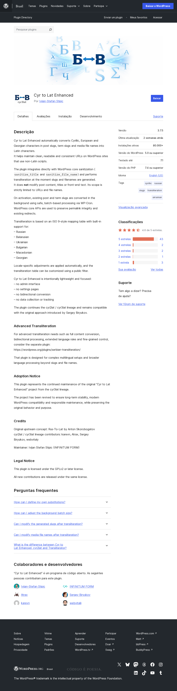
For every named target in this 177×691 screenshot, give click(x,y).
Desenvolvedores (85, 644)
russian (158, 183)
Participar (110, 633)
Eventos (110, 638)
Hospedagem (21, 644)
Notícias (18, 638)
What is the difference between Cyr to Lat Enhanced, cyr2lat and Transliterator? (40, 546)
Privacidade (20, 649)
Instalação (65, 116)
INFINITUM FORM (82, 586)
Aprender (80, 633)
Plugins (48, 644)
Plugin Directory (23, 17)
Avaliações (43, 116)
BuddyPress (144, 649)
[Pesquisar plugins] (50, 29)
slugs (142, 190)
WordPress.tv (84, 649)
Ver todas (157, 269)
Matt (140, 638)
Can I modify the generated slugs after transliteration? (48, 524)
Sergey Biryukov (80, 594)
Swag (110, 649)
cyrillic (148, 183)
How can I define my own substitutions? (39, 502)
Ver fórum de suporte (131, 304)
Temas (48, 638)
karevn (25, 603)
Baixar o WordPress (158, 5)
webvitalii (75, 603)
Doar (109, 644)
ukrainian (157, 197)
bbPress (142, 644)
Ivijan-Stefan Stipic (51, 101)
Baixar (157, 98)
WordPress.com (146, 633)
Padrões (49, 649)
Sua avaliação (127, 269)
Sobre (17, 633)
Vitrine (48, 633)
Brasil (50, 669)
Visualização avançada (133, 207)
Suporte (158, 116)
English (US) (156, 175)
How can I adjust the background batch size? (43, 513)
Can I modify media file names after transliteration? (46, 534)
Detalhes (23, 116)
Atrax (24, 594)
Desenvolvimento (91, 116)
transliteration (155, 190)
